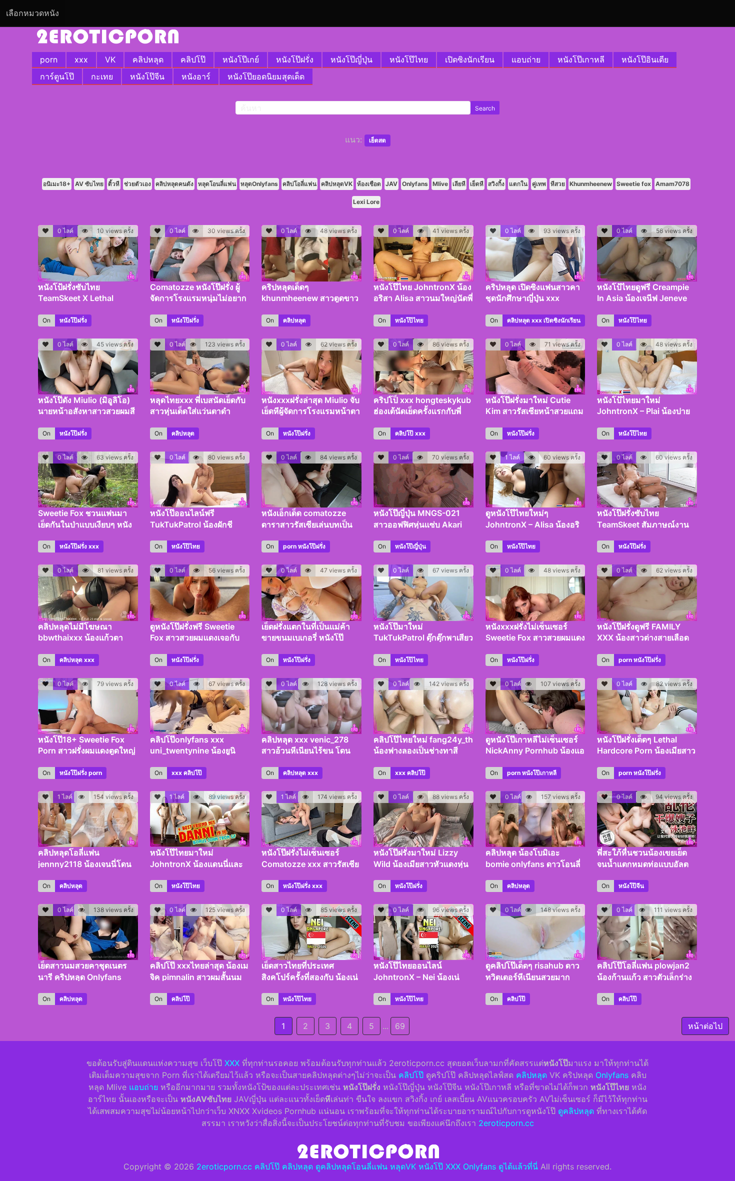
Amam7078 (673, 184)
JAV (392, 184)
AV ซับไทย (89, 184)
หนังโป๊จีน (147, 77)
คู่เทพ (539, 184)
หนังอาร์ (196, 77)
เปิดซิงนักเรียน (469, 59)
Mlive (440, 184)
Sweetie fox (633, 184)
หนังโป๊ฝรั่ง (295, 59)
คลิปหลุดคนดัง (175, 184)
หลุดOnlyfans (259, 184)
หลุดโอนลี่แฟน (217, 184)
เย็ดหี (477, 184)
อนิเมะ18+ (56, 184)
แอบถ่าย (526, 59)
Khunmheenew (591, 184)
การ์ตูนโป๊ (57, 77)
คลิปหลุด (148, 59)
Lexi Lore (366, 202)
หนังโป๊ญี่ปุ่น (351, 59)
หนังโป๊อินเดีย (645, 59)
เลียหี (459, 184)
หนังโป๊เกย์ (240, 59)
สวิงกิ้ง (496, 184)
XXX (232, 1063)
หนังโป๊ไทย (409, 59)
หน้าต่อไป (705, 1026)
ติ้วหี (114, 184)
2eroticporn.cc (506, 1123)
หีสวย (557, 184)
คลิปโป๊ (193, 59)
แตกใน (518, 184)
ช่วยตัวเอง (137, 184)
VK (110, 59)
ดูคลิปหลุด (576, 1111)
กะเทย (102, 77)
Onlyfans (415, 184)
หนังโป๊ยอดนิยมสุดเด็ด (266, 77)
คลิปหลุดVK (336, 184)
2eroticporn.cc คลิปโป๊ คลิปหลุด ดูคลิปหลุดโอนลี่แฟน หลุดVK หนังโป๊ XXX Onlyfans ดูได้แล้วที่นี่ (367, 1167)
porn (49, 59)
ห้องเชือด (369, 184)
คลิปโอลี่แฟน (299, 184)
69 (400, 1026)
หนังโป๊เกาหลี (581, 59)
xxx (81, 59)
